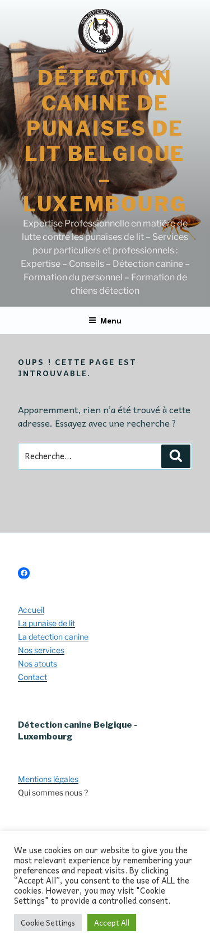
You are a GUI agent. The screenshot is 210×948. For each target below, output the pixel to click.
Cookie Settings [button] (48, 922)
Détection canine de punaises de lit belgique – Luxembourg (105, 141)
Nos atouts (37, 663)
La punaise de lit (46, 623)
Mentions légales (48, 779)
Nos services (41, 650)
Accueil (31, 609)
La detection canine (53, 636)
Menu (111, 320)
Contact (32, 677)
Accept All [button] (111, 922)
